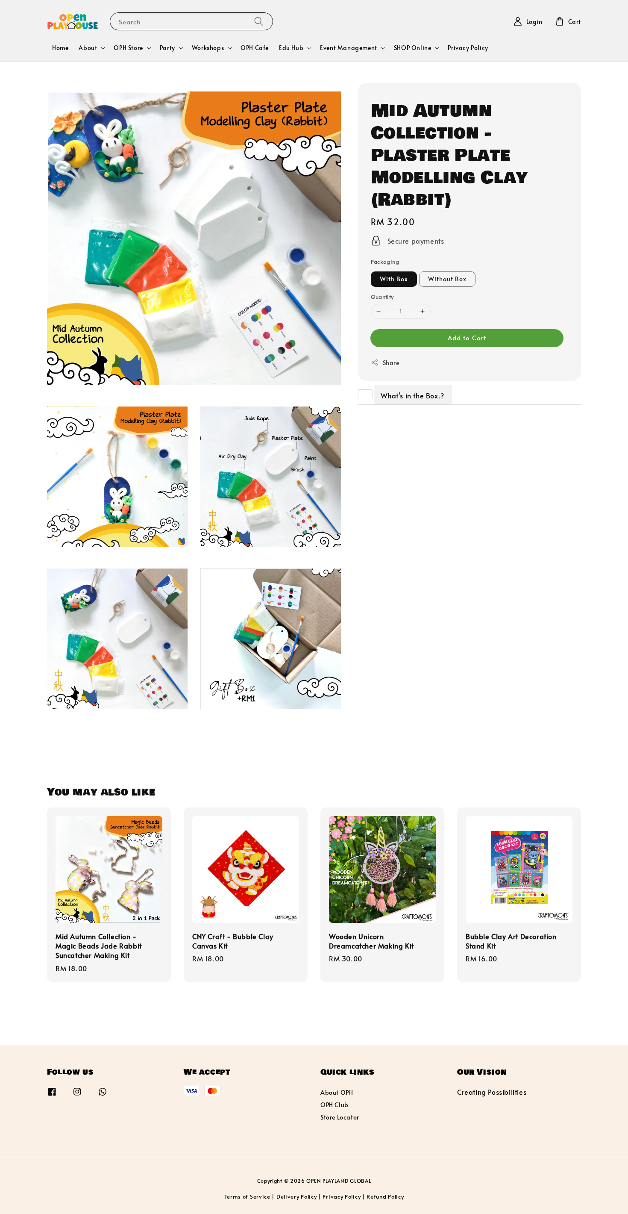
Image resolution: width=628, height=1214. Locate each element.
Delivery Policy (296, 1196)
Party (167, 48)
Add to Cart (467, 337)
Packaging (385, 261)
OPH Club (334, 1105)
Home (60, 48)
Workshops (208, 48)
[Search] (259, 21)
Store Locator (339, 1117)
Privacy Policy (468, 48)
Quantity (382, 297)
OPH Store (128, 48)
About (88, 48)
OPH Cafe (255, 48)
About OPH (336, 1092)
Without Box (447, 279)
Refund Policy (385, 1196)
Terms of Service (247, 1196)
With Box (394, 279)
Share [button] (391, 363)
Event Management (348, 48)
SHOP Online (412, 48)
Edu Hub (291, 48)
